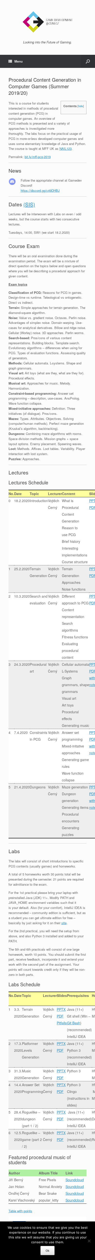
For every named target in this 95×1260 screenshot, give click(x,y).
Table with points (20, 1211)
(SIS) (29, 204)
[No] (88, 1240)
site (63, 923)
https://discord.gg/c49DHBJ (40, 190)
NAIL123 (65, 148)
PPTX (61, 1009)
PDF (60, 1016)
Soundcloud (75, 1179)
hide (80, 106)
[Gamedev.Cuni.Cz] (47, 22)
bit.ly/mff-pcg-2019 (38, 156)
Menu (18, 61)
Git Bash (73, 1022)
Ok (47, 1250)
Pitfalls (62, 1022)
